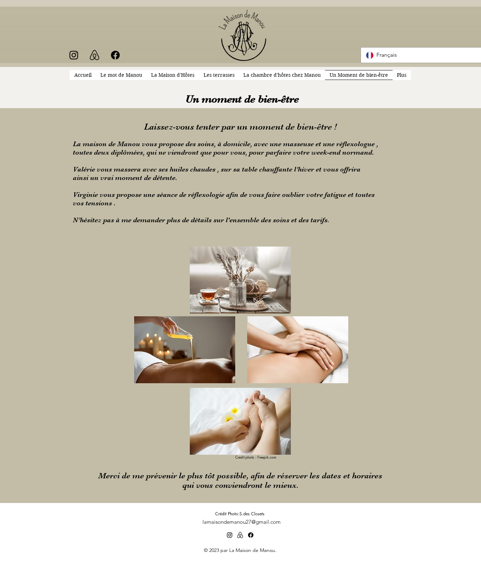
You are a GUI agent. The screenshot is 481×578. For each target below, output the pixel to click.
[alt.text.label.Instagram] (74, 55)
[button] (402, 75)
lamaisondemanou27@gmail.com (241, 521)
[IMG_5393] (94, 55)
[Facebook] (115, 55)
